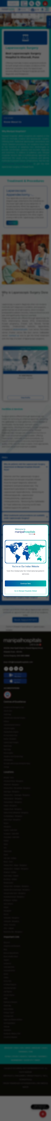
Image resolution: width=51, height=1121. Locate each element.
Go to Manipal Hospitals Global (25, 591)
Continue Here (25, 583)
